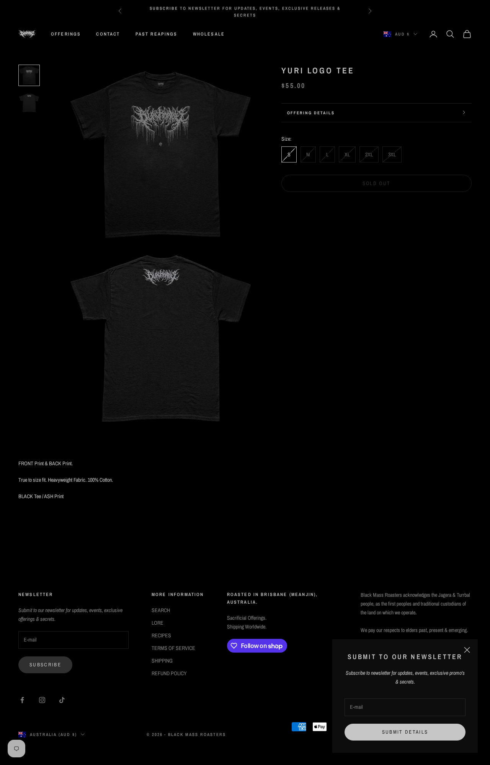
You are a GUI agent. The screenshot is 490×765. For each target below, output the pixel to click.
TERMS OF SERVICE (173, 648)
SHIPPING (162, 660)
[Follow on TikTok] (62, 700)
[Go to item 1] (29, 75)
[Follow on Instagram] (42, 700)
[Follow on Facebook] (22, 700)
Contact (108, 34)
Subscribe (45, 664)
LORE (157, 622)
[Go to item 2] (29, 103)
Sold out (377, 183)
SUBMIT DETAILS (405, 732)
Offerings (66, 34)
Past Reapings (157, 34)
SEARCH (161, 610)
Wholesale (209, 34)
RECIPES (161, 635)
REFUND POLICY (169, 673)
